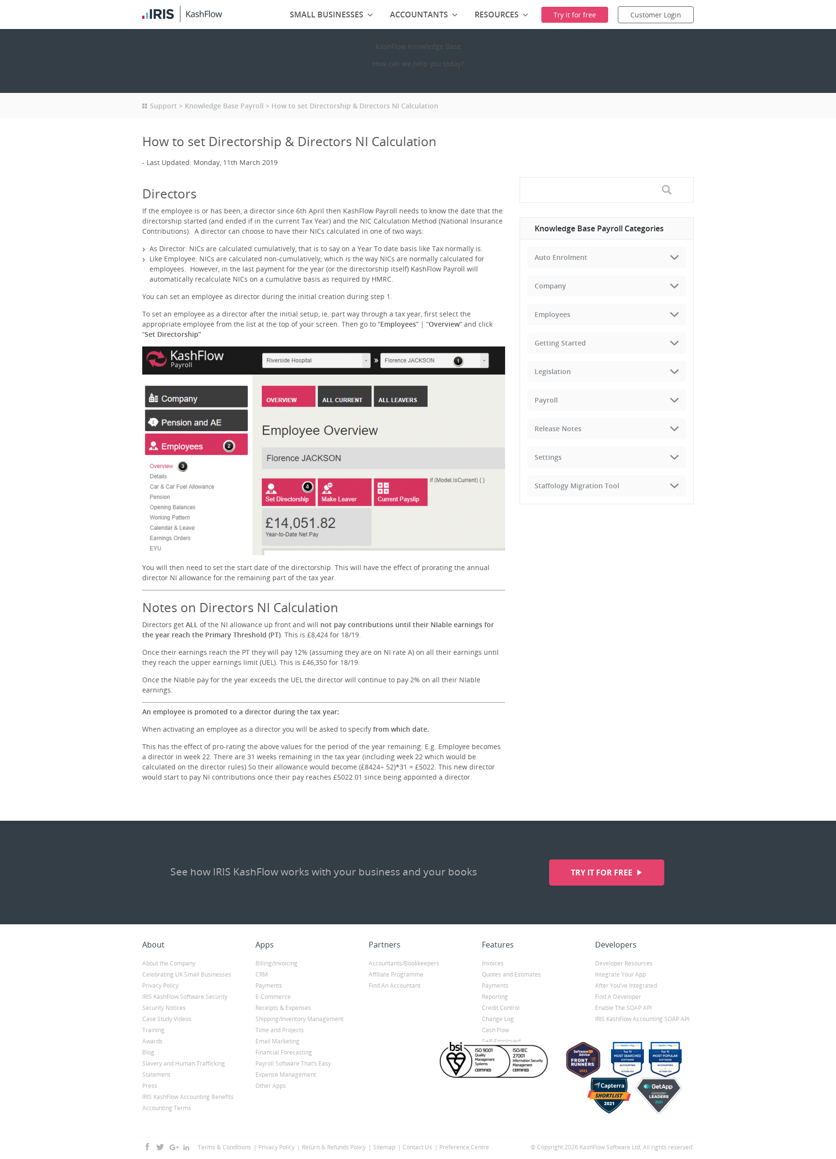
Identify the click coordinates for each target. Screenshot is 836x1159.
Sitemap (384, 1147)
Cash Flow (495, 1030)
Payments (268, 985)
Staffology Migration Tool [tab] (577, 485)
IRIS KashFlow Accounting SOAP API (642, 1019)
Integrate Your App (620, 974)
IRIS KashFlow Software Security (184, 997)
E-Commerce (273, 997)
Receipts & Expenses (283, 1008)
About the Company (168, 963)
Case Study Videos (167, 1019)
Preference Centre (464, 1147)
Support (163, 105)
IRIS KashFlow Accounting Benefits (188, 1097)
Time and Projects (279, 1030)
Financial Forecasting (283, 1052)
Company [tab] (550, 285)
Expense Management (285, 1074)
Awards (152, 1041)
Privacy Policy (160, 985)
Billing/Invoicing (276, 963)
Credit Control (501, 1008)
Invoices (493, 963)
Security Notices (164, 1008)
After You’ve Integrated (626, 985)
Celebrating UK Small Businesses (186, 974)
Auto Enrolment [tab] (561, 257)
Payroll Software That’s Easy (293, 1063)
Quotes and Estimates (511, 974)
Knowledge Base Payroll (224, 105)
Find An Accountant (394, 985)
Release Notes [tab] (558, 428)
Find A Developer (618, 997)
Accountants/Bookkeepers (404, 963)
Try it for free (602, 872)
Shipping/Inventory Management (299, 1019)
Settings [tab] (548, 457)
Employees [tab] (552, 314)
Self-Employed (501, 1041)
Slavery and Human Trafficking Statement (183, 1069)
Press (149, 1086)
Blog (148, 1052)
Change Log (498, 1019)
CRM (261, 974)
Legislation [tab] (553, 371)
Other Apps (270, 1086)
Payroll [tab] (546, 400)
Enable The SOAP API (623, 1008)
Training (153, 1030)
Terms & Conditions (224, 1147)
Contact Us (417, 1147)
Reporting (495, 997)
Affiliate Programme (396, 974)
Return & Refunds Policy (334, 1147)
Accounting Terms (166, 1108)
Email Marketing (277, 1041)
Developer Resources (624, 963)
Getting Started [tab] (560, 342)
